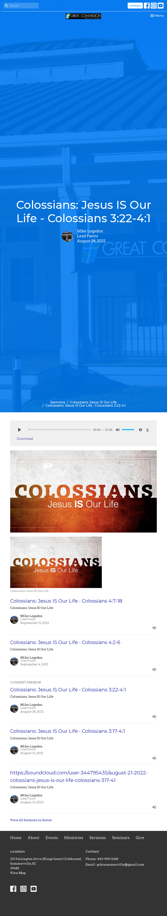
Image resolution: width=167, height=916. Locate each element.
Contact (135, 5)
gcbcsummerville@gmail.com (120, 864)
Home (16, 838)
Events (51, 838)
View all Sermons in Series (31, 820)
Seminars (121, 838)
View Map (18, 873)
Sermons (57, 402)
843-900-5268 (108, 859)
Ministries (73, 838)
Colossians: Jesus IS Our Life (93, 402)
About (33, 838)
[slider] (58, 430)
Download (25, 439)
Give (140, 838)
